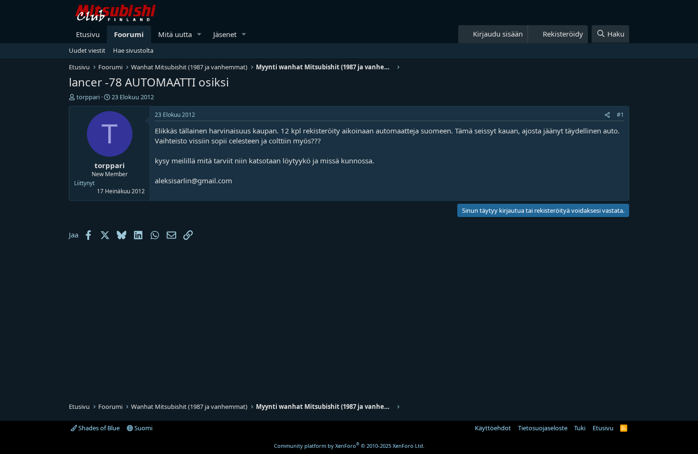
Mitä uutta (175, 34)
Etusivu (88, 34)
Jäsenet (224, 34)
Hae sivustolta (133, 50)
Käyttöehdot (493, 428)
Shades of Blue (98, 428)
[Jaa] (607, 115)
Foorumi (129, 34)
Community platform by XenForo (349, 445)
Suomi (142, 428)
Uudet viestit (87, 50)
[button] (199, 34)
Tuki (579, 428)
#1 (620, 115)
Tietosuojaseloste (542, 428)
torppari (88, 97)
